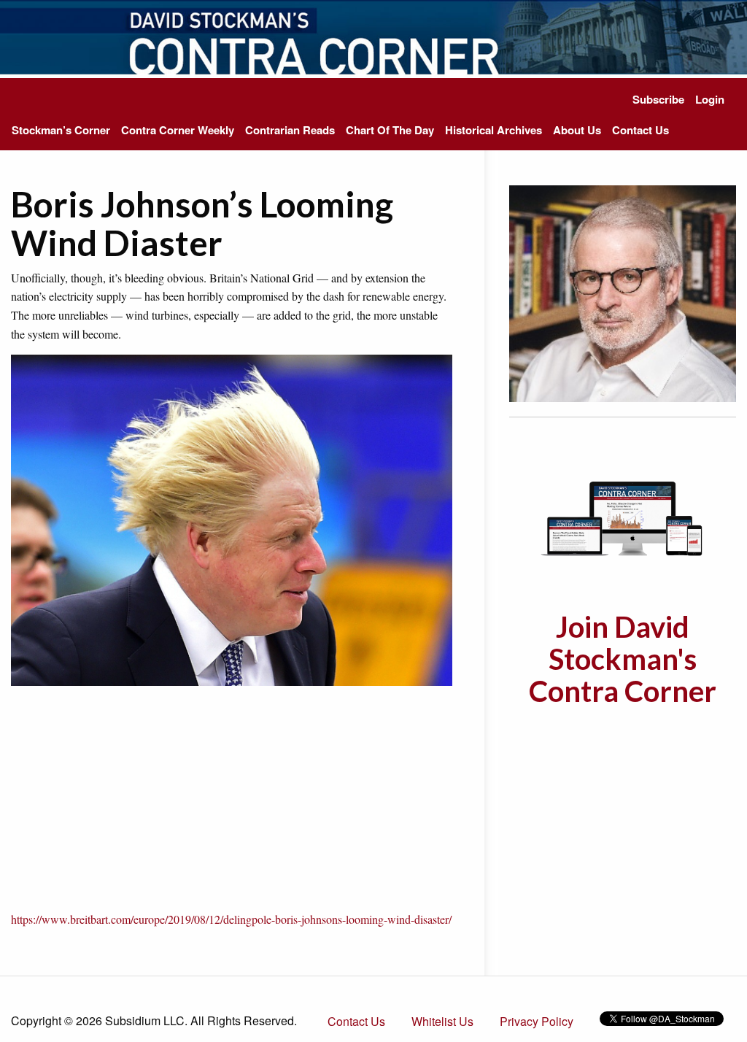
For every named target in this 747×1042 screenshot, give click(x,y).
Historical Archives (493, 130)
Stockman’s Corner (61, 130)
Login (709, 99)
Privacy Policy (536, 1021)
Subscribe (658, 99)
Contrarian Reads (290, 130)
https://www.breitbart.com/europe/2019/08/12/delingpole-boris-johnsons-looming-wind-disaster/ (231, 919)
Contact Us (640, 130)
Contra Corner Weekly (177, 130)
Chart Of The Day (390, 130)
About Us (577, 130)
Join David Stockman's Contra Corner (622, 659)
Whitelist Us (442, 1021)
